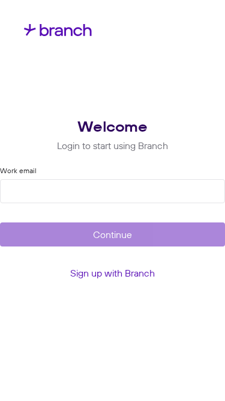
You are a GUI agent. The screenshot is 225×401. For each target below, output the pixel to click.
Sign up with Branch (112, 273)
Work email (18, 170)
